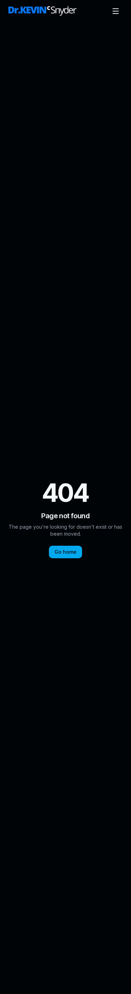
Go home (65, 552)
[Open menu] (116, 11)
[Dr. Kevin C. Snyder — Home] (42, 11)
